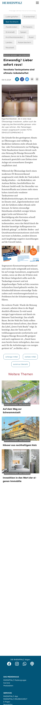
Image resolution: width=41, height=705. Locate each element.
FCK (36, 8)
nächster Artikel (30, 357)
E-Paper (6, 702)
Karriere (6, 683)
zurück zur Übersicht (20, 364)
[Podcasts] (32, 663)
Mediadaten (8, 686)
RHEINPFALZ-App (10, 696)
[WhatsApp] (24, 663)
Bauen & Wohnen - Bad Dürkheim (16, 55)
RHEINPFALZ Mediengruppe (14, 680)
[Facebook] (9, 663)
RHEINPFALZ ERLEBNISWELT (15, 699)
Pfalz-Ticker (13, 8)
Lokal (5, 8)
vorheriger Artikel (11, 357)
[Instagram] (16, 663)
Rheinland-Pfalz (27, 8)
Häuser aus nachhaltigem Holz (20, 445)
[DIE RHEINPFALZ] (12, 3)
